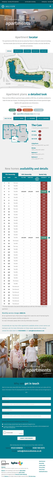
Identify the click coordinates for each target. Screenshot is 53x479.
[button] (50, 6)
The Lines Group (32, 476)
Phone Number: (6, 402)
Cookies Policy (42, 465)
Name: (3, 396)
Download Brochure (43, 471)
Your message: (5, 413)
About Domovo (42, 461)
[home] (8, 6)
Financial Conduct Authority (21, 474)
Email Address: (5, 407)
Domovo (3, 470)
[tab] (9, 51)
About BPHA (41, 463)
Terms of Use (42, 469)
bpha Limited (22, 470)
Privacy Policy (42, 467)
